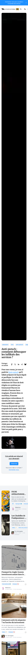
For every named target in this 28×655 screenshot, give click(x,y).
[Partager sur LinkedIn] (18, 364)
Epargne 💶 (19, 503)
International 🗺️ (6, 584)
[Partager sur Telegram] (22, 364)
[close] (26, 2)
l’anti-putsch (13, 372)
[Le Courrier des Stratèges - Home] (10, 9)
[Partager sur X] (15, 364)
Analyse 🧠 (16, 584)
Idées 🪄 (14, 527)
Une (12, 344)
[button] (21, 9)
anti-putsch (19, 344)
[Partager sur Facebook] (12, 364)
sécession (5, 344)
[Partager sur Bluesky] (25, 364)
